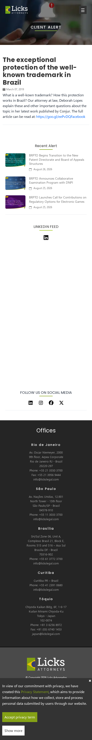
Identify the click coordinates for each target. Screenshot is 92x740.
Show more (13, 730)
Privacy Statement (35, 691)
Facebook (78, 116)
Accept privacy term (19, 717)
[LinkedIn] (30, 403)
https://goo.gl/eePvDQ (53, 116)
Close (90, 680)
